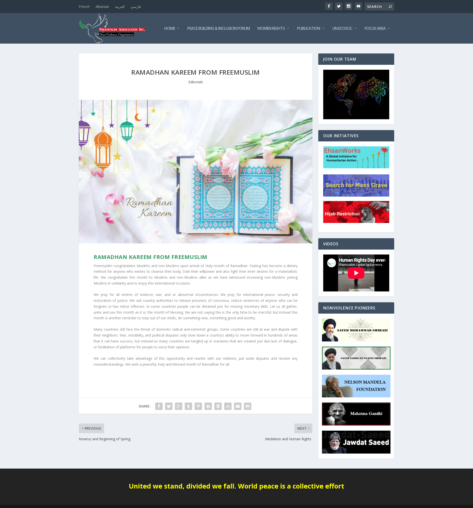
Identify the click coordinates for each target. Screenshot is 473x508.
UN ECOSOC (342, 28)
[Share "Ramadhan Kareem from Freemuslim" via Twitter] (169, 406)
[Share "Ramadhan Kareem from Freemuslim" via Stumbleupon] (228, 406)
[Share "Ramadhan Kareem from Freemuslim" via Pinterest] (198, 406)
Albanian (102, 6)
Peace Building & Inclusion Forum (218, 28)
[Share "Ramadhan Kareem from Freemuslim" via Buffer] (218, 406)
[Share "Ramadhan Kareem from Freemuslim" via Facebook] (159, 406)
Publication (308, 28)
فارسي (136, 6)
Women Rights (271, 28)
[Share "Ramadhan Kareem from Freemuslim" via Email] (238, 406)
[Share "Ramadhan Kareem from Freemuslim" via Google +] (179, 406)
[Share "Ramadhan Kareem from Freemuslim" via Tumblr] (188, 406)
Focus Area (375, 28)
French (84, 6)
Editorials (195, 82)
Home (169, 28)
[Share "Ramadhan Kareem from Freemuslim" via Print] (248, 406)
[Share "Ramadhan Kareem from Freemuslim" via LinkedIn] (208, 406)
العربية (120, 6)
